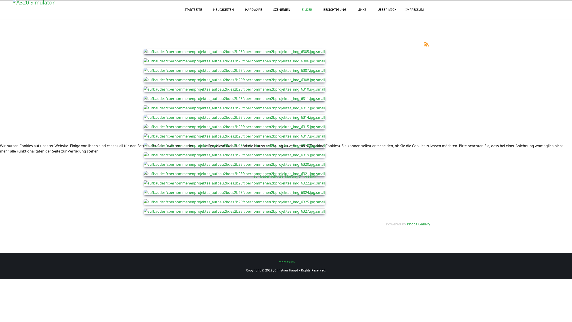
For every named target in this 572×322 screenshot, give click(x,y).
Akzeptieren (25, 165)
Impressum (309, 176)
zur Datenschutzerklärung (276, 176)
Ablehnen (73, 165)
